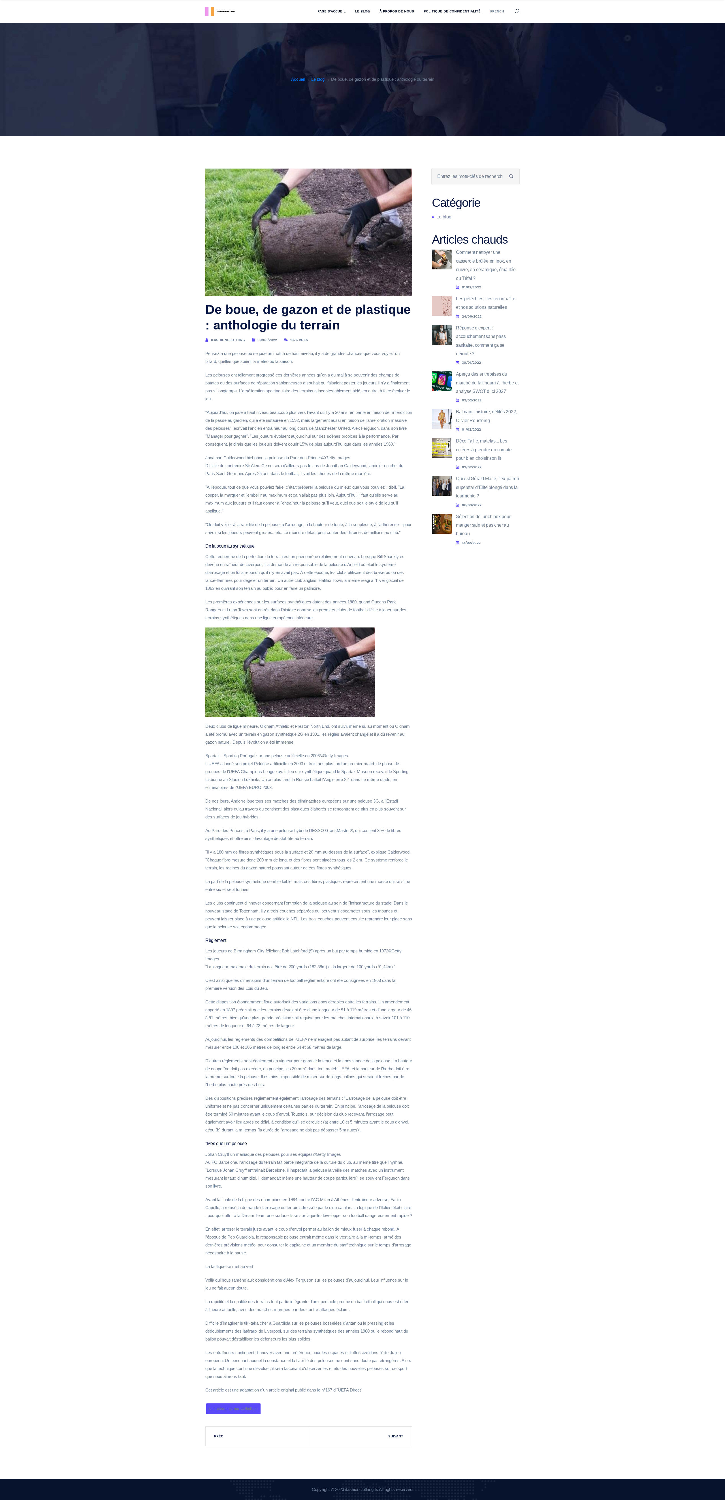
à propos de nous (396, 11)
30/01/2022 (471, 362)
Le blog (362, 11)
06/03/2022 (471, 505)
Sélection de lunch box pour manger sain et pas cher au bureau (483, 525)
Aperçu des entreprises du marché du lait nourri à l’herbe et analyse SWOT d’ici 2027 (487, 383)
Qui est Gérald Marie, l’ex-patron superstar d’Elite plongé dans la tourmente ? (487, 487)
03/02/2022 (471, 400)
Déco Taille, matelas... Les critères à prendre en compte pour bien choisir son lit (483, 450)
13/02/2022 (471, 542)
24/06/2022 (471, 316)
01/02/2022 (471, 287)
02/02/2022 (471, 467)
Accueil (298, 79)
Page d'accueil (331, 11)
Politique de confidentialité (452, 11)
